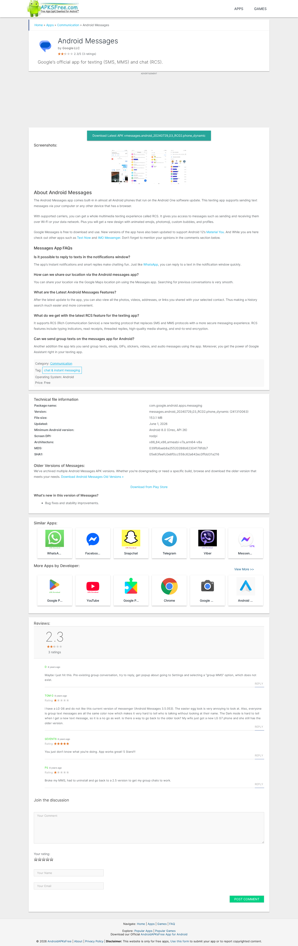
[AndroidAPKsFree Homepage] (52, 8)
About (78, 941)
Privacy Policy (94, 941)
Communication (68, 25)
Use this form (179, 941)
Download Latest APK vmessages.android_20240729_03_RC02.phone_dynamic (149, 135)
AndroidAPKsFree (60, 941)
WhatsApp (150, 264)
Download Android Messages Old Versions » (92, 476)
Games (260, 9)
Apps (238, 9)
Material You (215, 232)
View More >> (244, 569)
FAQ (172, 924)
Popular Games (165, 931)
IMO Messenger (109, 237)
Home (38, 25)
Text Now (84, 237)
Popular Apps (143, 931)
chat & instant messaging (62, 370)
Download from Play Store (149, 487)
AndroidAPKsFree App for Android (164, 934)
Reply (259, 683)
